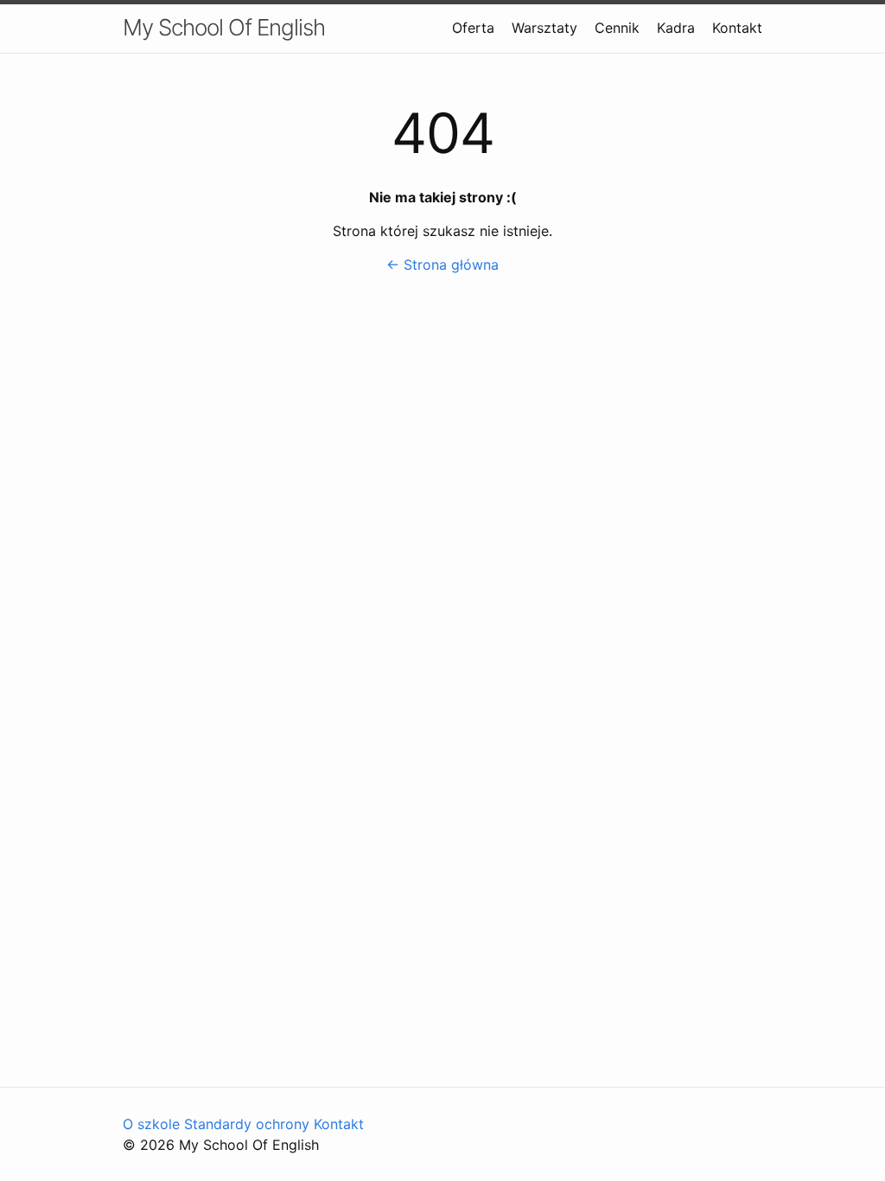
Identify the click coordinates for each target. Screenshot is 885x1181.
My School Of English (224, 27)
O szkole (153, 1124)
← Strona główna (442, 264)
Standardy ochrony (249, 1124)
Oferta (473, 27)
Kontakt (737, 27)
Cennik (617, 27)
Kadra (676, 27)
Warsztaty (544, 27)
